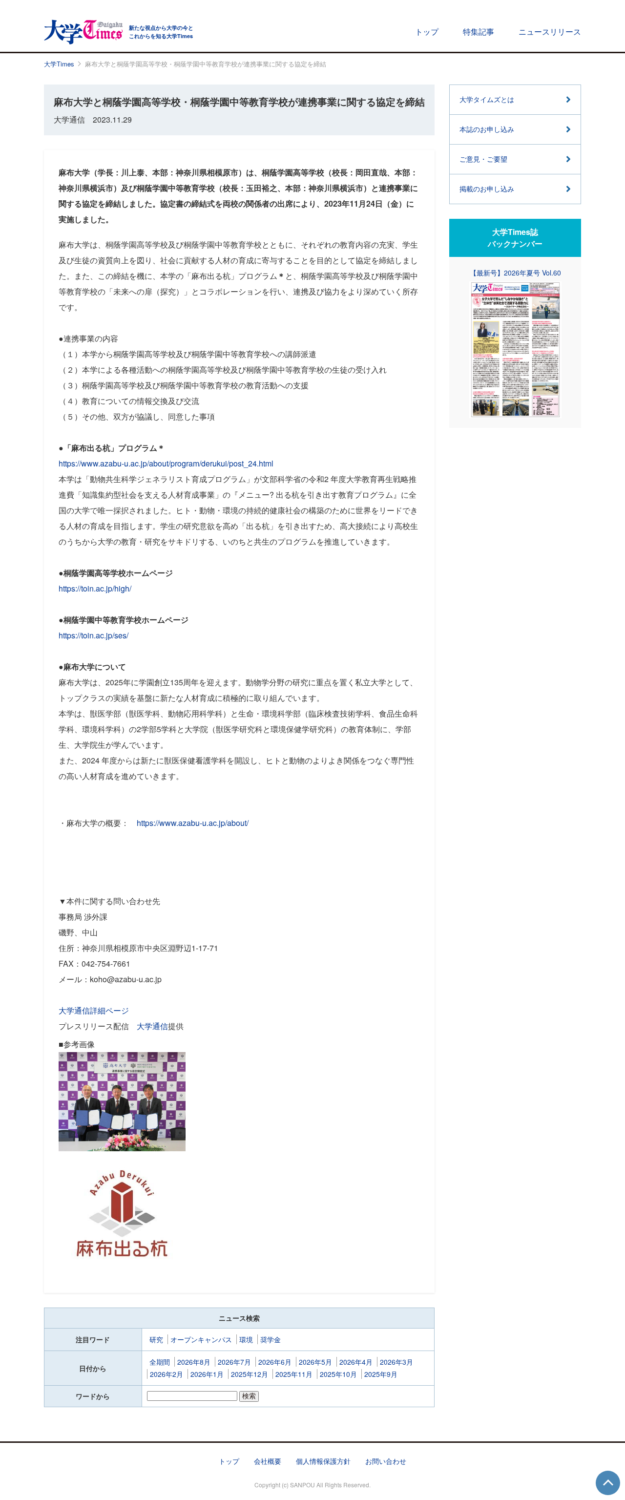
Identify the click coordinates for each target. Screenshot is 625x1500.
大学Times (59, 63)
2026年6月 (275, 1362)
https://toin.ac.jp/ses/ (93, 635)
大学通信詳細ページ (94, 1010)
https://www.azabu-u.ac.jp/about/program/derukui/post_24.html (166, 463)
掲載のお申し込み (486, 188)
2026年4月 (356, 1362)
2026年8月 (193, 1362)
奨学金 (270, 1339)
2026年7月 (234, 1362)
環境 (246, 1339)
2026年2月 (166, 1374)
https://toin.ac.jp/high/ (95, 588)
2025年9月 (380, 1374)
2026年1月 (207, 1374)
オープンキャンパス (201, 1339)
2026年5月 (315, 1362)
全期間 (159, 1362)
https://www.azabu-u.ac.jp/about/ (193, 822)
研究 (156, 1339)
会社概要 (267, 1461)
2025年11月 (293, 1374)
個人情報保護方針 (323, 1461)
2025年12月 (249, 1374)
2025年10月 (338, 1374)
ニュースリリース (550, 31)
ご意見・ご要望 (483, 159)
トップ (426, 31)
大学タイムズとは (486, 99)
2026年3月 (396, 1362)
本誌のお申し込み (486, 129)
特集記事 (478, 31)
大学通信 (152, 1026)
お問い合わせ (385, 1461)
